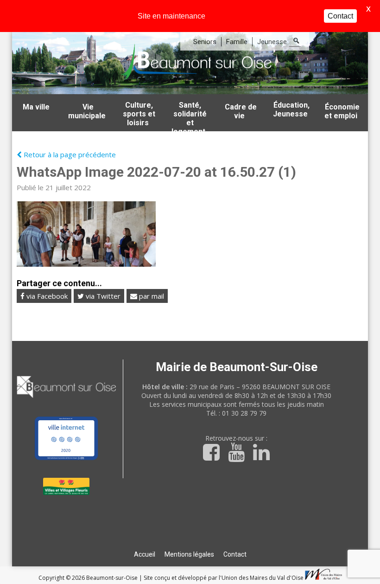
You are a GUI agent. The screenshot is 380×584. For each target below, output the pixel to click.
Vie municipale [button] (87, 111)
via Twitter (102, 296)
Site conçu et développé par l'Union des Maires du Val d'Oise (224, 578)
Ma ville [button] (36, 107)
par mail (150, 296)
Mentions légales (189, 554)
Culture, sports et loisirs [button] (139, 114)
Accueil (144, 554)
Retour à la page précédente (69, 154)
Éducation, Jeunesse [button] (291, 109)
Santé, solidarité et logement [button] (189, 116)
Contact (235, 554)
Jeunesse (272, 42)
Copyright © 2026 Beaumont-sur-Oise (88, 578)
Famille (236, 42)
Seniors (204, 42)
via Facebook (46, 296)
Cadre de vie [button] (241, 111)
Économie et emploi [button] (342, 111)
